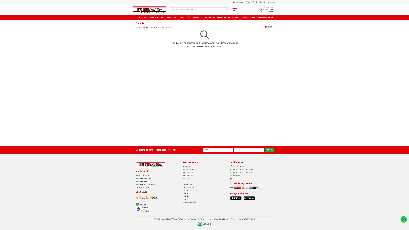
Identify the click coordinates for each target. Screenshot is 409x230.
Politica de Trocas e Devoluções (147, 184)
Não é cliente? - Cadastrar (265, 2)
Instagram (236, 176)
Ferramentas (187, 184)
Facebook (236, 179)
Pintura (185, 199)
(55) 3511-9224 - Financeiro (242, 173)
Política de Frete (141, 181)
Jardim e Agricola (189, 187)
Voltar (270, 27)
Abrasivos (186, 166)
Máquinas (186, 193)
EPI (184, 181)
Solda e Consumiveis (190, 202)
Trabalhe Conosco (142, 187)
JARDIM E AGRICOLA (190, 190)
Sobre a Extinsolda (142, 175)
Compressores (188, 172)
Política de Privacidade (143, 178)
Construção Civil (188, 175)
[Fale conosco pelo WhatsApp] (403, 219)
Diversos (186, 178)
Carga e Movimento (189, 169)
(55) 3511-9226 (267, 12)
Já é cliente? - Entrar (242, 2)
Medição (186, 196)
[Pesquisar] (227, 9)
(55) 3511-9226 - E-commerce (243, 170)
